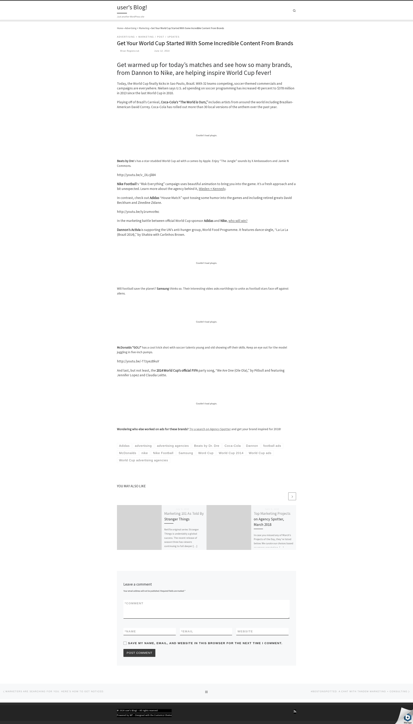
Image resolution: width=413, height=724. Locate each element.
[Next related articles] (292, 496)
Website (245, 631)
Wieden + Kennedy (212, 189)
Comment (134, 603)
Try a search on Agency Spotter (210, 429)
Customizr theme (163, 715)
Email (187, 631)
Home (120, 28)
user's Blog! (131, 710)
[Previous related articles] (284, 496)
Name (130, 631)
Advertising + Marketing (137, 28)
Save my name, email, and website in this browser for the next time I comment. (205, 643)
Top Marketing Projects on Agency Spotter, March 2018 (272, 519)
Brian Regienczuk (129, 51)
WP (131, 715)
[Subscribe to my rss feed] (295, 711)
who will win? (237, 220)
